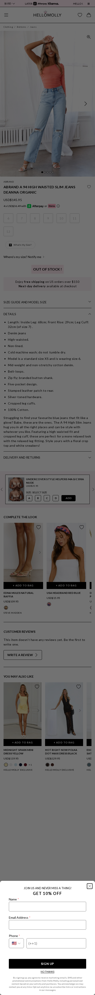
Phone (14, 936)
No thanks (47, 971)
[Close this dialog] (89, 886)
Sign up (47, 964)
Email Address (19, 917)
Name (14, 899)
